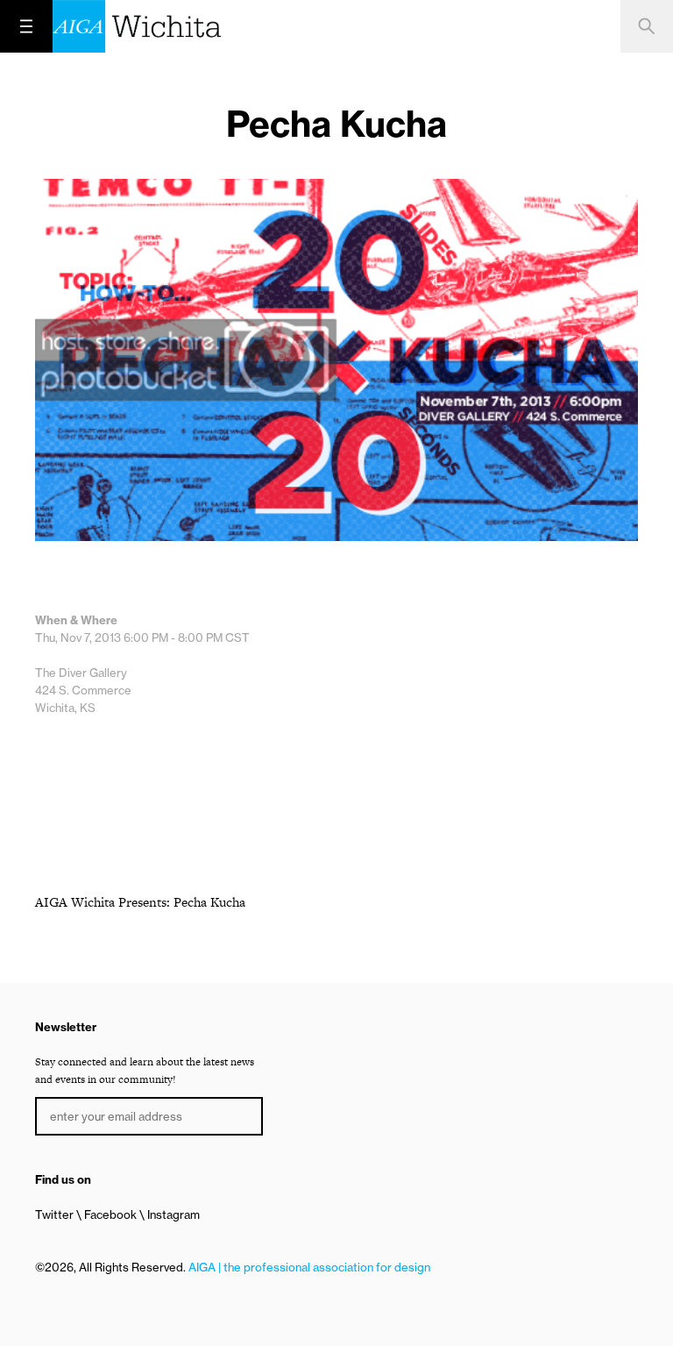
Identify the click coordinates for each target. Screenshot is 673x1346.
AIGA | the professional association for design (309, 1267)
